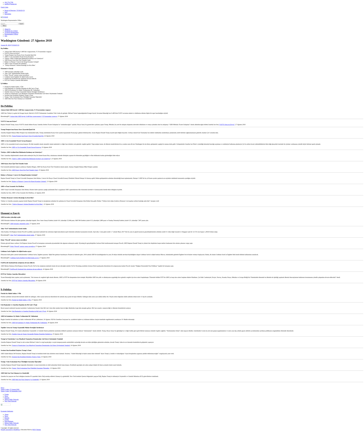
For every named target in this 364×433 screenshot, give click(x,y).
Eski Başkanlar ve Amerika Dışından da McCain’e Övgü (29, 311)
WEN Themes (36, 429)
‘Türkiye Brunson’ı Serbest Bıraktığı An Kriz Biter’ (27, 204)
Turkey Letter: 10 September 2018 (11, 391)
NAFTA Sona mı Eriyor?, (227, 124)
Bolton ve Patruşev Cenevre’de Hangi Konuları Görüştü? (29, 181)
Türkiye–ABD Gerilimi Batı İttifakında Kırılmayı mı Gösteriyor (31, 159)
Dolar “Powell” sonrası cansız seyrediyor (22, 246)
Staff (6, 12)
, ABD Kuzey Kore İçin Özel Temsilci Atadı (24, 170)
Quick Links (4, 7)
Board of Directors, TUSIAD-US (15, 10)
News (2, 388)
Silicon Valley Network (12, 399)
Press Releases (9, 421)
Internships (8, 14)
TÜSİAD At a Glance (11, 31)
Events (7, 394)
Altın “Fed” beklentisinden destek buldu (22, 235)
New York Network (10, 401)
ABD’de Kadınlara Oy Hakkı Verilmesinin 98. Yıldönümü (29, 322)
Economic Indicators (7, 411)
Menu (4, 25)
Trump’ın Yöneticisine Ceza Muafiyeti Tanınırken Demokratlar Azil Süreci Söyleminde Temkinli (41, 345)
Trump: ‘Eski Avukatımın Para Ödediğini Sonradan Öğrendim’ (30, 368)
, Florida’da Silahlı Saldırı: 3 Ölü (21, 300)
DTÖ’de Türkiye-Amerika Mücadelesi (23, 280)
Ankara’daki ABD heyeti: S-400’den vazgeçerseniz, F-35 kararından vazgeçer (33, 116)
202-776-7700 (9, 2)
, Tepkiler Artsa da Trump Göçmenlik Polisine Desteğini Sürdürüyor (31, 334)
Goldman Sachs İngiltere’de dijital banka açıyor (24, 258)
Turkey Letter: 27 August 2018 (10, 389)
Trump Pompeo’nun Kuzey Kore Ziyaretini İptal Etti (27, 136)
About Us (7, 29)
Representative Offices (11, 34)
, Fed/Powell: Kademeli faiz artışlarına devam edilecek (25, 269)
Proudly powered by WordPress (10, 429)
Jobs (6, 36)
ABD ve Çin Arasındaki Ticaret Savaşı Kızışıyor (26, 147)
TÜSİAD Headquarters (12, 32)
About (6, 414)
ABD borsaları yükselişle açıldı (19, 223)
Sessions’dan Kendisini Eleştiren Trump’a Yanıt (26, 357)
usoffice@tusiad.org (11, 4)
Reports (7, 398)
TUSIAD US (15, 45)
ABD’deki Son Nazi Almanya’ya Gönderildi (25, 379)
